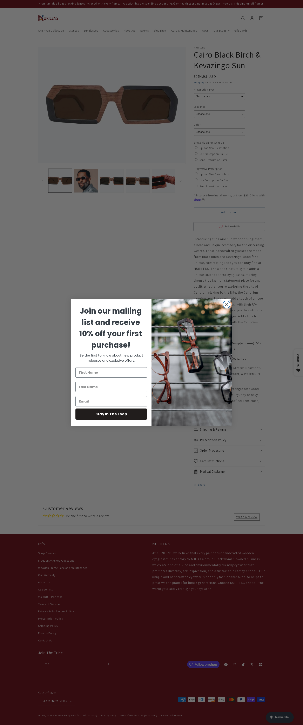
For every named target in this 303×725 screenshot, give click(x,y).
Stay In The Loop (111, 414)
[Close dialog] (226, 304)
